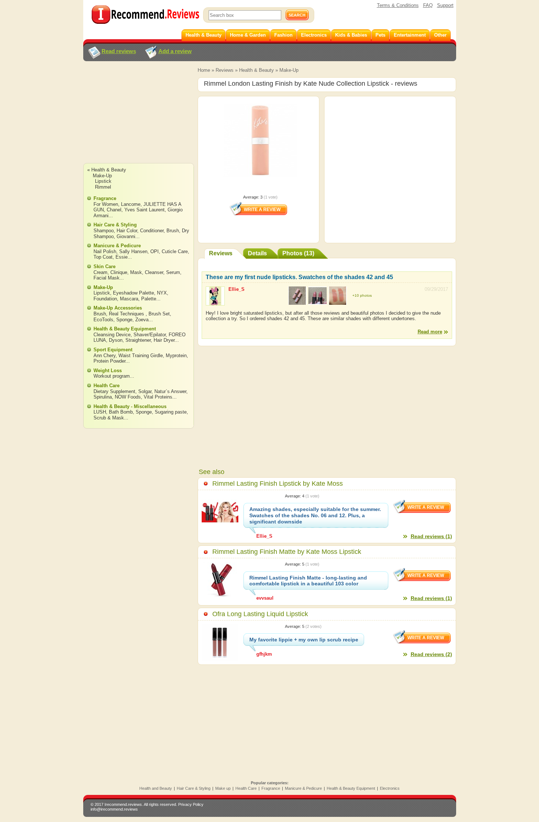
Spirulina (103, 397)
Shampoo (104, 230)
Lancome (130, 204)
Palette (148, 298)
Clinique (118, 272)
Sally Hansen (133, 251)
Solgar (144, 391)
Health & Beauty (256, 70)
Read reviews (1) (431, 536)
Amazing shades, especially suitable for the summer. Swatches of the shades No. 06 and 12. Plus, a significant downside (315, 515)
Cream (100, 272)
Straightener (138, 340)
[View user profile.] (215, 302)
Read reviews (119, 51)
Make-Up (288, 70)
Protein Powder (109, 361)
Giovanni (126, 236)
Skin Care (104, 266)
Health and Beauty (155, 788)
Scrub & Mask (109, 418)
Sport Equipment (113, 349)
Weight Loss (108, 370)
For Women (106, 204)
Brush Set (159, 313)
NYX (162, 293)
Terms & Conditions (398, 5)
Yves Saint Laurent (144, 209)
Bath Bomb (121, 412)
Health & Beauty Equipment (125, 329)
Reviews (225, 70)
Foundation (105, 298)
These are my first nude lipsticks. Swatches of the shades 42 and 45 (299, 277)
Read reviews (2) (431, 654)
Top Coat (103, 257)
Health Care (107, 385)
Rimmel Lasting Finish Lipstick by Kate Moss (277, 483)
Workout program (112, 376)
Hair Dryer (164, 340)
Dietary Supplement (114, 391)
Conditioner (152, 230)
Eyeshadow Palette (133, 293)
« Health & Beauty (106, 170)
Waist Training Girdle (140, 355)
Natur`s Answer (170, 391)
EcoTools (103, 319)
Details (257, 253)
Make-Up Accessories (118, 308)
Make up (223, 788)
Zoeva (141, 319)
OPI (154, 251)
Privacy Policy (190, 804)
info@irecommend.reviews (114, 809)
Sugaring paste (171, 412)
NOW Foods (128, 397)
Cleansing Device (112, 334)
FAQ (428, 5)
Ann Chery (104, 355)
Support (445, 5)
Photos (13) (298, 253)
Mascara (129, 298)
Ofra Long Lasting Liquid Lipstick (260, 614)
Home (204, 70)
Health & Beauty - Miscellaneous (130, 406)
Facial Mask (107, 278)
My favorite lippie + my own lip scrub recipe (303, 640)
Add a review (175, 51)
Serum (173, 272)
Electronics (390, 788)
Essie (121, 257)
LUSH (100, 412)
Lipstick (103, 181)
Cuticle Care (175, 251)
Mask (136, 272)
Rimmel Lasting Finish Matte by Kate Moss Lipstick (286, 551)
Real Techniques (127, 313)
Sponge (124, 319)
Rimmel (103, 187)
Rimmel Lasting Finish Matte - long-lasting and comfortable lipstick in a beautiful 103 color (308, 581)
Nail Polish (105, 251)
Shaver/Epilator (149, 334)
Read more (430, 331)
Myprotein (176, 355)
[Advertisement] (138, 119)
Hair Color (127, 230)
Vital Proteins (158, 397)
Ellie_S (236, 289)
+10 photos (362, 295)
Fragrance (105, 198)
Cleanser (154, 272)
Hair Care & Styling (115, 224)
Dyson (115, 340)
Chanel (114, 209)
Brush (172, 230)
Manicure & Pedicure (117, 245)
